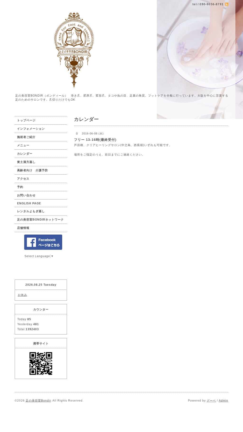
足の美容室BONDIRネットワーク (40, 219)
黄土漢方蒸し (26, 162)
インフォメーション (31, 128)
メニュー (23, 145)
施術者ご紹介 (26, 137)
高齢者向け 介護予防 (32, 170)
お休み (22, 295)
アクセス (23, 178)
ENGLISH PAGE (29, 203)
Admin (223, 400)
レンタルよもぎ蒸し (31, 211)
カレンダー (25, 153)
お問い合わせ (26, 195)
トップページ (26, 120)
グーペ (211, 400)
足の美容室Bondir (38, 400)
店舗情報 (23, 228)
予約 (20, 187)
